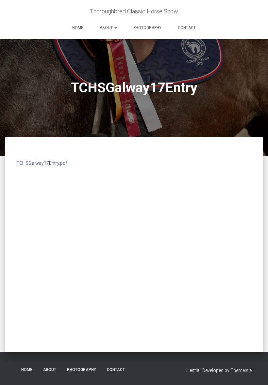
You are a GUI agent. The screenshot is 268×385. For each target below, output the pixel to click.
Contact (187, 27)
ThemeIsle (241, 370)
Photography (147, 27)
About (107, 27)
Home (77, 27)
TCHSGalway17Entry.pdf (41, 163)
